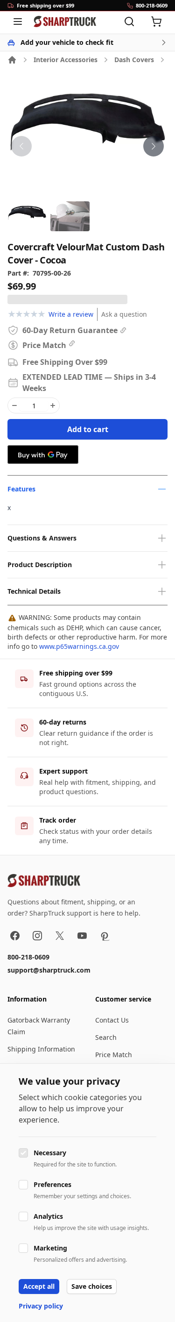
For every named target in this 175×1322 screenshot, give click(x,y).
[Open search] (129, 21)
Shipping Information (41, 1049)
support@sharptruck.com (49, 970)
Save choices (91, 1286)
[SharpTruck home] (65, 21)
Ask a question (124, 314)
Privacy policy (41, 1305)
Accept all (39, 1286)
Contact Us (112, 1020)
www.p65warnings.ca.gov (79, 646)
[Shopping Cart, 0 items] (156, 21)
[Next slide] (153, 146)
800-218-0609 (28, 956)
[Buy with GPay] (42, 454)
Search (106, 1037)
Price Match (113, 1054)
